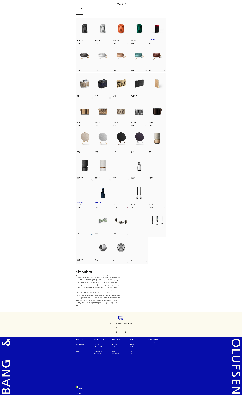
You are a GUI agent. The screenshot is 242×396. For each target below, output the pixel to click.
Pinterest (131, 355)
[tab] (79, 14)
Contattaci (77, 351)
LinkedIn (131, 346)
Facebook (132, 342)
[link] (233, 4)
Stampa (113, 351)
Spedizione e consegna (80, 344)
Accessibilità (96, 342)
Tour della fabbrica (115, 358)
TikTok (131, 353)
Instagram (132, 344)
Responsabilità (114, 344)
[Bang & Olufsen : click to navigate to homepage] (121, 4)
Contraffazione (96, 344)
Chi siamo (113, 342)
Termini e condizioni (97, 353)
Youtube (131, 351)
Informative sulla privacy (98, 351)
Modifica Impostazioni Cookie (99, 346)
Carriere (113, 348)
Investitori (113, 346)
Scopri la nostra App (151, 342)
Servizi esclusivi (78, 342)
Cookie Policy (96, 348)
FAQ (76, 353)
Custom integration (115, 353)
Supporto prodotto (79, 348)
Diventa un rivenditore (116, 355)
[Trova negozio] (236, 4)
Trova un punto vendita (80, 355)
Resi (76, 346)
